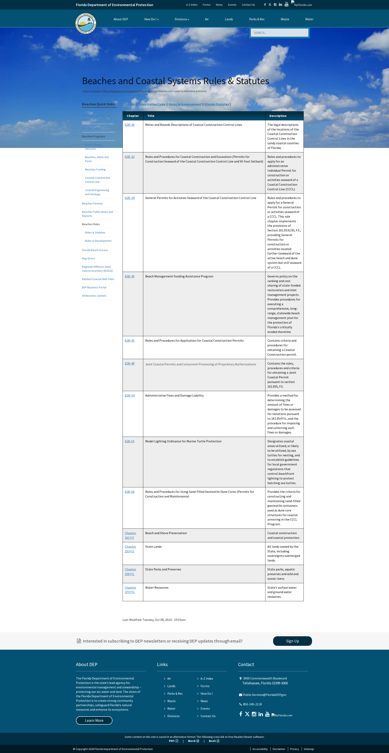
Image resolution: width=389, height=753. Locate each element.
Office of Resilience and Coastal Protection (124, 91)
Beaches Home (91, 128)
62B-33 (130, 157)
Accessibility (260, 749)
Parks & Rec (257, 19)
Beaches (152, 91)
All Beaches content (94, 295)
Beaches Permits (92, 203)
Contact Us (248, 4)
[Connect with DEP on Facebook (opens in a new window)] (265, 4)
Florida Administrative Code (144, 104)
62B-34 (130, 198)
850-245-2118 (252, 704)
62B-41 (130, 340)
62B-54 (130, 395)
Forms (207, 4)
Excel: (213, 741)
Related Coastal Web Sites (98, 279)
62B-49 (130, 363)
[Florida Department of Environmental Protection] (85, 23)
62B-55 (130, 441)
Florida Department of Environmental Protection (114, 4)
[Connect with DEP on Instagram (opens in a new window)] (275, 4)
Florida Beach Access (95, 250)
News (219, 4)
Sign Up (292, 641)
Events (232, 4)
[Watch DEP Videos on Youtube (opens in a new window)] (287, 4)
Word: (192, 741)
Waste (285, 19)
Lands (229, 19)
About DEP (121, 19)
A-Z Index (191, 4)
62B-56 (130, 492)
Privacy (294, 749)
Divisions (181, 19)
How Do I (150, 19)
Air (207, 19)
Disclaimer (279, 749)
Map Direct (88, 258)
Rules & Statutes (95, 232)
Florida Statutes (217, 104)
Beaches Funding (95, 169)
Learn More (94, 720)
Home (86, 91)
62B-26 (130, 125)
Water (309, 19)
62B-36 (130, 276)
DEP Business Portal (94, 287)
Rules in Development (98, 241)
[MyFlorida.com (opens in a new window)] (301, 4)
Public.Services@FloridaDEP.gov (264, 695)
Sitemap (309, 749)
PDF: (172, 741)
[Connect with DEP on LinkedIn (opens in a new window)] (280, 4)
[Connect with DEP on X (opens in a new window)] (269, 4)
